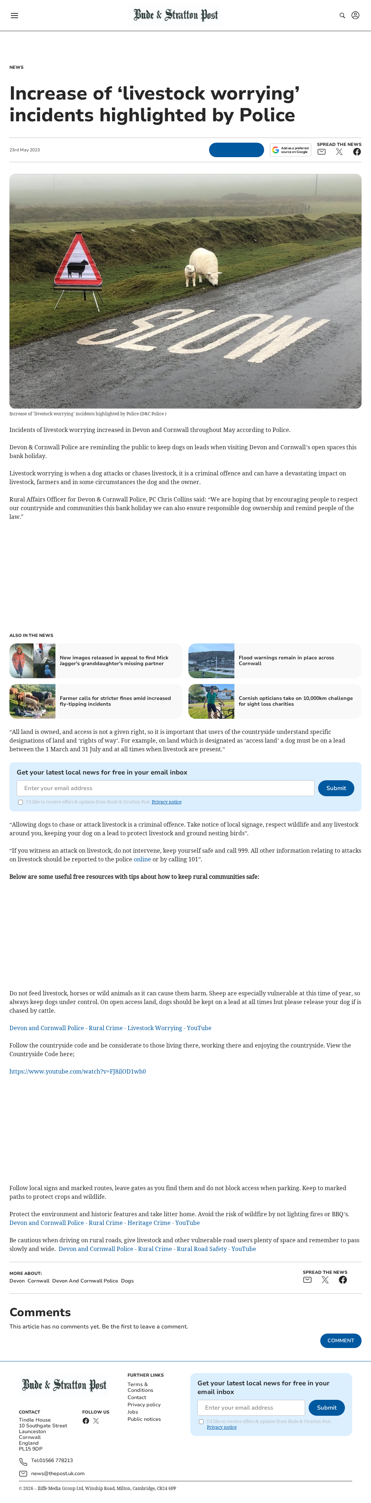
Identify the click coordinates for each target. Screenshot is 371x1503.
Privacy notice (167, 802)
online (142, 859)
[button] (14, 15)
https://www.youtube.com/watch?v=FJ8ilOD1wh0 (77, 1071)
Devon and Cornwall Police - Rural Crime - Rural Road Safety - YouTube (157, 1248)
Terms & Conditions (140, 1387)
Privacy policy (144, 1404)
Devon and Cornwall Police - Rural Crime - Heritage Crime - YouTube (104, 1222)
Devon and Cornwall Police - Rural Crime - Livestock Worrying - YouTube (110, 1028)
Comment (341, 1340)
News (16, 67)
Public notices (144, 1419)
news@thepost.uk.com (58, 1473)
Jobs (133, 1411)
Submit (336, 788)
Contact (137, 1397)
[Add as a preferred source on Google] (290, 149)
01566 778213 (56, 1461)
